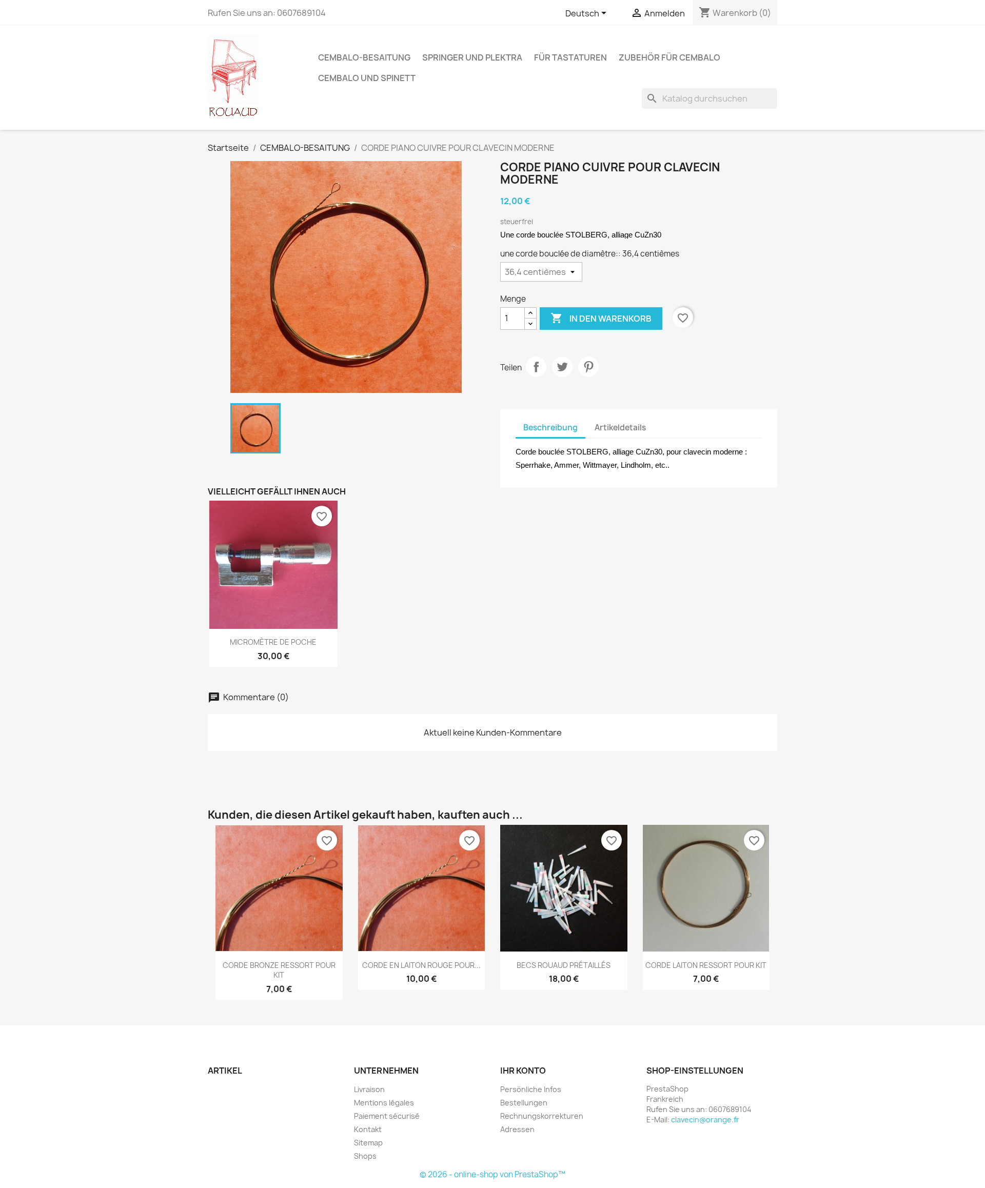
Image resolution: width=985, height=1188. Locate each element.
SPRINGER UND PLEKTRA (472, 57)
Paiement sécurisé (387, 1116)
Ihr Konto (523, 1070)
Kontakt (368, 1129)
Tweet (562, 367)
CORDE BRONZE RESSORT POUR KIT (279, 970)
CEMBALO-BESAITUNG (364, 57)
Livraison (369, 1089)
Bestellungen (523, 1102)
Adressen (517, 1129)
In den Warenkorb (601, 318)
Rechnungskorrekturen (541, 1116)
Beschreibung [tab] (550, 427)
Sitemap (368, 1142)
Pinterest (588, 367)
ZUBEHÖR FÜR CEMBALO (669, 57)
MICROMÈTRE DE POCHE (273, 642)
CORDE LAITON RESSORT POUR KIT (705, 965)
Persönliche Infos (530, 1089)
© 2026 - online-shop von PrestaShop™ (492, 1174)
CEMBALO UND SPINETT (367, 78)
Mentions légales (384, 1102)
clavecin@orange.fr (705, 1119)
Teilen (536, 367)
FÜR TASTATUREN (570, 57)
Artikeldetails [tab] (620, 427)
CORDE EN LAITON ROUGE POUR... (421, 965)
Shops (365, 1156)
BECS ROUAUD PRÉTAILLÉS (563, 965)
